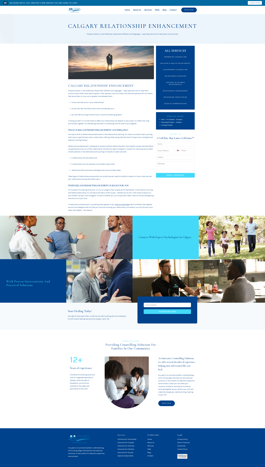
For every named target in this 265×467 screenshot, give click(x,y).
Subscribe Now (167, 311)
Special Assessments (125, 456)
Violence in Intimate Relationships (175, 83)
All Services (175, 51)
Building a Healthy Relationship (175, 63)
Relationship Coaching (175, 76)
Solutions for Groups (125, 452)
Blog (164, 10)
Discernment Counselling (175, 70)
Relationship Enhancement (175, 91)
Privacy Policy (182, 439)
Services (148, 10)
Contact (173, 10)
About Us (137, 10)
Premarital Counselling (175, 57)
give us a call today (122, 204)
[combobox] (178, 150)
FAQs (157, 10)
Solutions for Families (126, 446)
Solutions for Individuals (127, 439)
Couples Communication (175, 103)
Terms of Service (183, 442)
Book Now (189, 10)
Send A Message (175, 175)
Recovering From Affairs (175, 97)
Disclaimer (181, 446)
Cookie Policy (182, 449)
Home (127, 10)
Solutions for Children (126, 449)
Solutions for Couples (126, 442)
